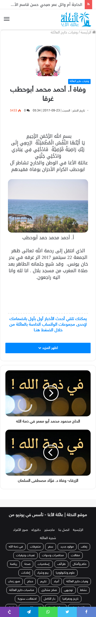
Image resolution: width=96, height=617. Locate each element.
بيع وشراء (43, 573)
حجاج (30, 581)
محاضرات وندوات (53, 555)
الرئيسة (86, 32)
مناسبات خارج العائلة (21, 590)
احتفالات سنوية (27, 599)
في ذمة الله (16, 547)
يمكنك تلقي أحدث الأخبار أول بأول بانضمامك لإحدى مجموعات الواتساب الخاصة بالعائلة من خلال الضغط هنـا (48, 324)
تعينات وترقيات (25, 555)
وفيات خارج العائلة (64, 32)
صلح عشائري (49, 590)
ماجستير (49, 530)
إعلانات (25, 573)
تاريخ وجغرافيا (70, 599)
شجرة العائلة (48, 538)
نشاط (83, 590)
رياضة (13, 564)
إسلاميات (44, 564)
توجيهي (68, 590)
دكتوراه (36, 530)
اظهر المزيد (49, 348)
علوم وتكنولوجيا (65, 573)
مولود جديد (67, 547)
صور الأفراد (20, 530)
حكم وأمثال (79, 564)
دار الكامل (49, 599)
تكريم (43, 581)
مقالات (75, 555)
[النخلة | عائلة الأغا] (76, 19)
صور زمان (14, 581)
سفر (50, 547)
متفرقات (35, 547)
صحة (27, 564)
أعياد (56, 581)
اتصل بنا (63, 530)
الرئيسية (78, 530)
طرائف (61, 564)
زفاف (84, 547)
